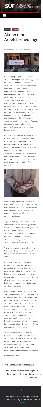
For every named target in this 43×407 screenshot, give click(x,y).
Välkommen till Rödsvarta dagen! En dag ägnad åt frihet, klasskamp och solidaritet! (22, 374)
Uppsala (15, 29)
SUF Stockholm (25, 50)
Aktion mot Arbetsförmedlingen (19, 364)
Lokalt (7, 29)
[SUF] (21, 1)
